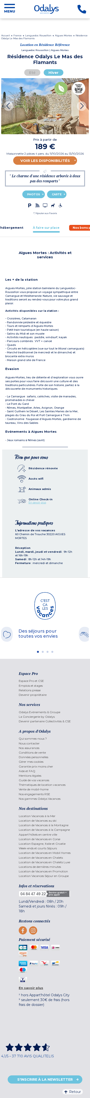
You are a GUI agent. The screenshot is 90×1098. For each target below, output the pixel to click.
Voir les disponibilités (45, 160)
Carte (57, 194)
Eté (32, 72)
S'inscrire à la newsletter (45, 1079)
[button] (45, 213)
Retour (75, 1092)
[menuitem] (45, 681)
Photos (33, 194)
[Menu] (9, 9)
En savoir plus (37, 502)
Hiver (53, 72)
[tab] (46, 228)
